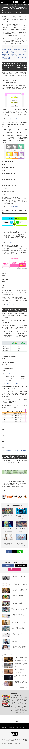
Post (14, 551)
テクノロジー (6, 4)
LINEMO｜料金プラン (11, 242)
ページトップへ (14, 721)
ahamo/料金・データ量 (11, 119)
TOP (2, 4)
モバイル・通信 (13, 4)
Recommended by (18, 545)
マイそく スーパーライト (12, 383)
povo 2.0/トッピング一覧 (12, 206)
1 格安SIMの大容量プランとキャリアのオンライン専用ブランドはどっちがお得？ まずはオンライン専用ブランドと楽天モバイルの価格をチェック (14, 51)
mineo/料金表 (9, 373)
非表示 (15, 46)
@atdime (8, 565)
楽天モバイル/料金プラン (12, 305)
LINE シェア (20, 551)
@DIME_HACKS (22, 565)
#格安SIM (18, 12)
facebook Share (9, 551)
